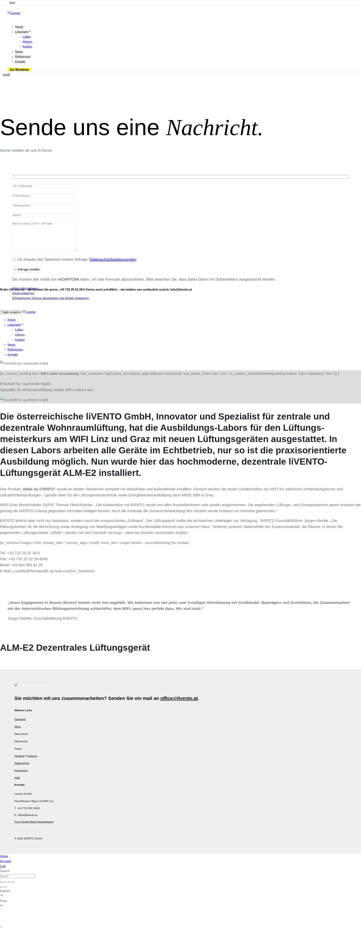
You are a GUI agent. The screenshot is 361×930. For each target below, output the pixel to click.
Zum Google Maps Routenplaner (34, 821)
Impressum (21, 770)
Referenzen (23, 56)
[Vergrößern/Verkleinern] (1, 882)
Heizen (27, 41)
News (19, 51)
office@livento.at (179, 698)
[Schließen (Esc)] (12, 882)
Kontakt (20, 61)
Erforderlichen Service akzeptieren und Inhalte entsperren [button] (50, 298)
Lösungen (21, 31)
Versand (19, 755)
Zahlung (32, 755)
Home (19, 26)
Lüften (27, 36)
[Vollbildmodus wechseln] (5, 882)
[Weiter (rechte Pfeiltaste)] (5, 887)
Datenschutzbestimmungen (113, 259)
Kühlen (27, 46)
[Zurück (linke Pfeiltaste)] (1, 887)
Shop (17, 726)
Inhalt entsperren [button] (23, 293)
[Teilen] (9, 882)
